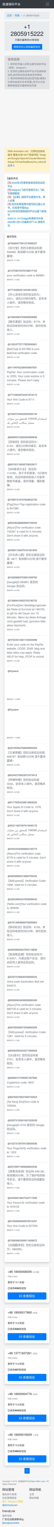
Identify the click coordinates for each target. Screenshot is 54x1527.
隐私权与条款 (9, 1494)
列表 (17, 15)
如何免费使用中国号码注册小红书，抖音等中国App (26, 205)
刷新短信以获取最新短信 (27, 46)
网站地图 (34, 1497)
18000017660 (23, 1312)
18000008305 (23, 1271)
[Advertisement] (27, 118)
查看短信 (28, 1296)
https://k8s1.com (38, 1481)
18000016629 (23, 1434)
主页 (9, 15)
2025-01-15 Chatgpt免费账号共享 (25, 218)
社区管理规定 (9, 1497)
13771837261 (23, 1353)
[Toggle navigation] (47, 4)
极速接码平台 (11, 4)
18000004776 (23, 1394)
